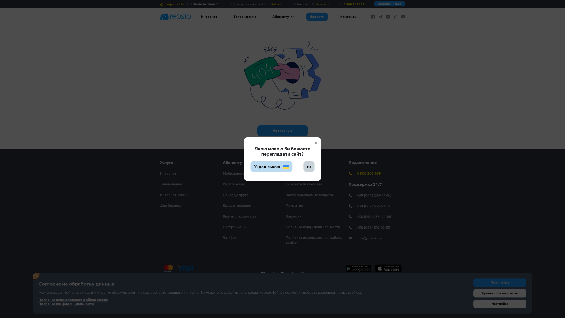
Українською (267, 166)
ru (309, 166)
